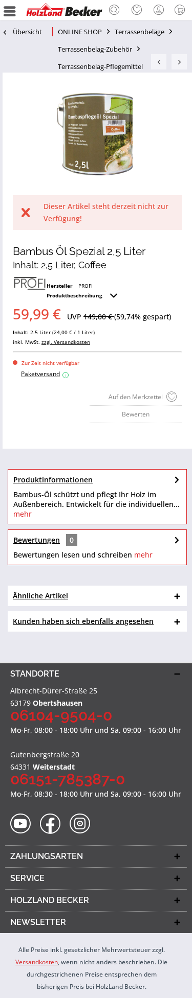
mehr (22, 514)
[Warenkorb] (182, 10)
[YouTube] (23, 824)
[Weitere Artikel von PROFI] (30, 284)
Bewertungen (36, 540)
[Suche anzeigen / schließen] (114, 11)
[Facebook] (53, 824)
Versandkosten (36, 962)
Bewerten (136, 414)
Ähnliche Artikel (40, 595)
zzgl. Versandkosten (65, 341)
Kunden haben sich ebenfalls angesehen (83, 621)
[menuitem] (114, 10)
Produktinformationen (53, 479)
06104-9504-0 (61, 715)
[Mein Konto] (159, 10)
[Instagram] (83, 824)
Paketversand (43, 373)
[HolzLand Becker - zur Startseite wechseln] (64, 10)
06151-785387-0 (67, 779)
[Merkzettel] (136, 10)
